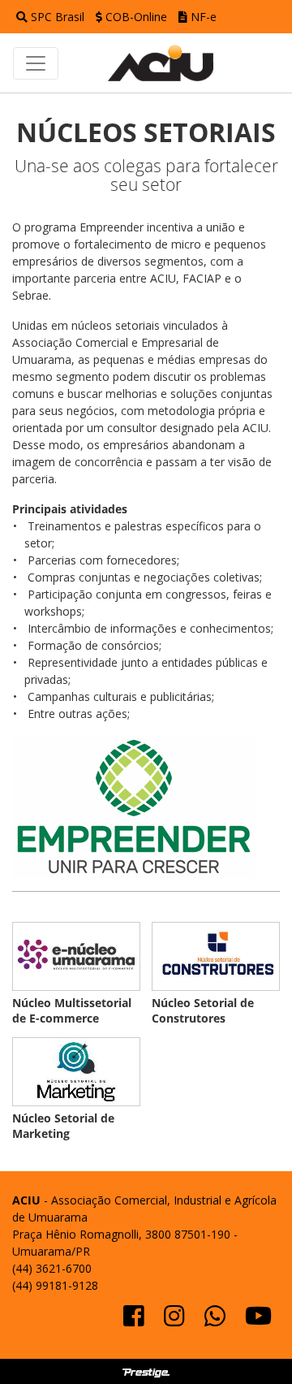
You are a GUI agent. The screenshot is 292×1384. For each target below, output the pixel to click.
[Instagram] (176, 1320)
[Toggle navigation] (35, 63)
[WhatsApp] (216, 1320)
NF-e (202, 16)
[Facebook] (135, 1320)
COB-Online (136, 16)
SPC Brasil (58, 16)
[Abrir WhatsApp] (251, 1343)
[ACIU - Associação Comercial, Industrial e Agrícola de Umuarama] (169, 62)
